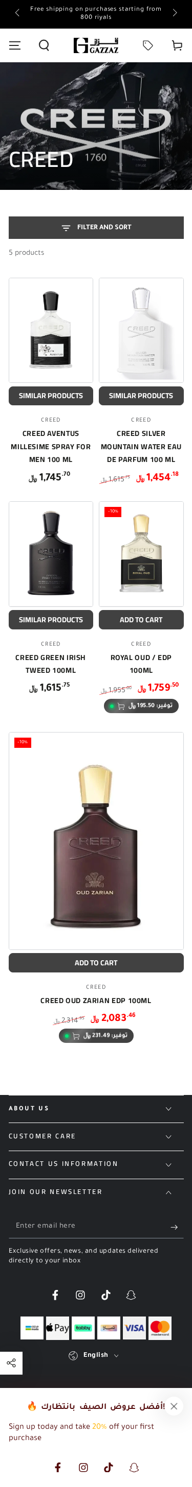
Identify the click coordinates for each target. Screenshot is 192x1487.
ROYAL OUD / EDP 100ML (141, 663)
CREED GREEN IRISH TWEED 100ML (50, 663)
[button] (43, 45)
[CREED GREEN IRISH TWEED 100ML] (51, 554)
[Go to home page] (96, 45)
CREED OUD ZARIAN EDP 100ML (95, 1000)
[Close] (174, 1406)
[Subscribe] (176, 1227)
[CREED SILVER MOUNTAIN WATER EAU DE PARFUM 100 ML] (141, 330)
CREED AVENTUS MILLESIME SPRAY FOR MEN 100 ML (51, 446)
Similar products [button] (51, 395)
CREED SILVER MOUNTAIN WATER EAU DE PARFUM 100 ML (141, 446)
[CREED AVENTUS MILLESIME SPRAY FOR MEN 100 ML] (51, 330)
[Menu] (14, 45)
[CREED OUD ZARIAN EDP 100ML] (96, 841)
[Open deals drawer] (148, 45)
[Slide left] (18, 14)
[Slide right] (173, 14)
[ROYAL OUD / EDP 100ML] (141, 554)
